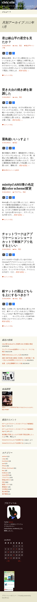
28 (11, 558)
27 (8, 558)
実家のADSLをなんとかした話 (11, 355)
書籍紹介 (5, 487)
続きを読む (24, 70)
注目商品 (5, 489)
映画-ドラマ (6, 484)
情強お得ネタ (6, 480)
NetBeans (5, 473)
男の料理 (5, 491)
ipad (3, 463)
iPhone (4, 466)
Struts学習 (5, 475)
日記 (20, 45)
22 (13, 555)
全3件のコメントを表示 (11, 170)
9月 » (19, 561)
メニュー (5, 12)
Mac (15, 249)
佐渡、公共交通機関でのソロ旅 (12, 363)
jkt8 (8, 431)
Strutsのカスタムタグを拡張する (12, 440)
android (4, 456)
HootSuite (5, 461)
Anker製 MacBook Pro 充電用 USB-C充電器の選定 (17, 344)
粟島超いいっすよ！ (15, 139)
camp (16, 45)
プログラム (17, 192)
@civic (11, 522)
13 (8, 552)
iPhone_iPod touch (8, 468)
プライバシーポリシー (9, 595)
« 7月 (8, 561)
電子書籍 (5, 494)
